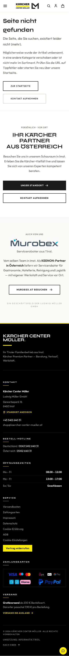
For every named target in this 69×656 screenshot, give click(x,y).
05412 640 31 (24, 451)
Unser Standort (32, 185)
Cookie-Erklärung (13, 529)
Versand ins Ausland (16, 613)
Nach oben (9, 645)
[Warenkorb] (62, 6)
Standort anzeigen (19, 412)
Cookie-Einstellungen (15, 540)
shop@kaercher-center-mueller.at (22, 425)
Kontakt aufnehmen (24, 98)
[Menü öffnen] (5, 6)
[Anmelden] (55, 6)
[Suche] (48, 6)
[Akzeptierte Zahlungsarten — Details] (34, 578)
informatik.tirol (29, 639)
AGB (5, 534)
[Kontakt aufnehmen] (63, 651)
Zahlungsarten (11, 512)
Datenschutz (10, 523)
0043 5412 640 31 (29, 446)
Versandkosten (11, 506)
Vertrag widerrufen (17, 548)
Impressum (9, 517)
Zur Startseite (21, 86)
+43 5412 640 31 (12, 420)
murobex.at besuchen (32, 289)
